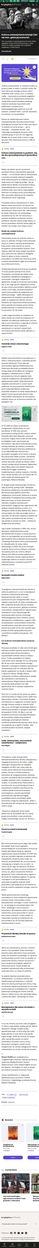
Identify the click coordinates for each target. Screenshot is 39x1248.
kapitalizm (24, 1095)
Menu (35, 1246)
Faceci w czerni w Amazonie (14, 829)
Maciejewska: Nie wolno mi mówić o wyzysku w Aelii (18, 1008)
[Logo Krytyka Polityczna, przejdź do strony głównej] (11, 5)
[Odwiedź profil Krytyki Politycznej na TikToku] (19, 1233)
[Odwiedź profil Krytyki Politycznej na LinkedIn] (26, 1233)
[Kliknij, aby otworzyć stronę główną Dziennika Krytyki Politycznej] (19, 1244)
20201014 (11, 1102)
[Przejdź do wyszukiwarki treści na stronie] (29, 4)
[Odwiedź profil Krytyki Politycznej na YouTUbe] (22, 1233)
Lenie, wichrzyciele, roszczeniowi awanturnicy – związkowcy (17, 742)
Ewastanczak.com (29, 1239)
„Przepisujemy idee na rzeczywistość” (15, 1224)
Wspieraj (4, 1246)
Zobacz (13, 1157)
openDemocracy (8, 1077)
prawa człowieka (8, 1098)
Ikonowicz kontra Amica (13, 575)
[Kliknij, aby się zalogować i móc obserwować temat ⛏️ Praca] (15, 1095)
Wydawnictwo (12, 1246)
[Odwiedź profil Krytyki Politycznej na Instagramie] (15, 1233)
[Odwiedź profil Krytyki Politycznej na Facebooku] (11, 1233)
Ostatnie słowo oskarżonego (15, 344)
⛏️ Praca (10, 1095)
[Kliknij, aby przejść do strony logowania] (36, 4)
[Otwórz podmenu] (36, 1224)
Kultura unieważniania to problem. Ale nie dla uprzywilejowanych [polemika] (19, 154)
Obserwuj (27, 1246)
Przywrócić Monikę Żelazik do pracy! (18, 934)
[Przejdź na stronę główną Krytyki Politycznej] (11, 1218)
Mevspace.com (15, 1239)
